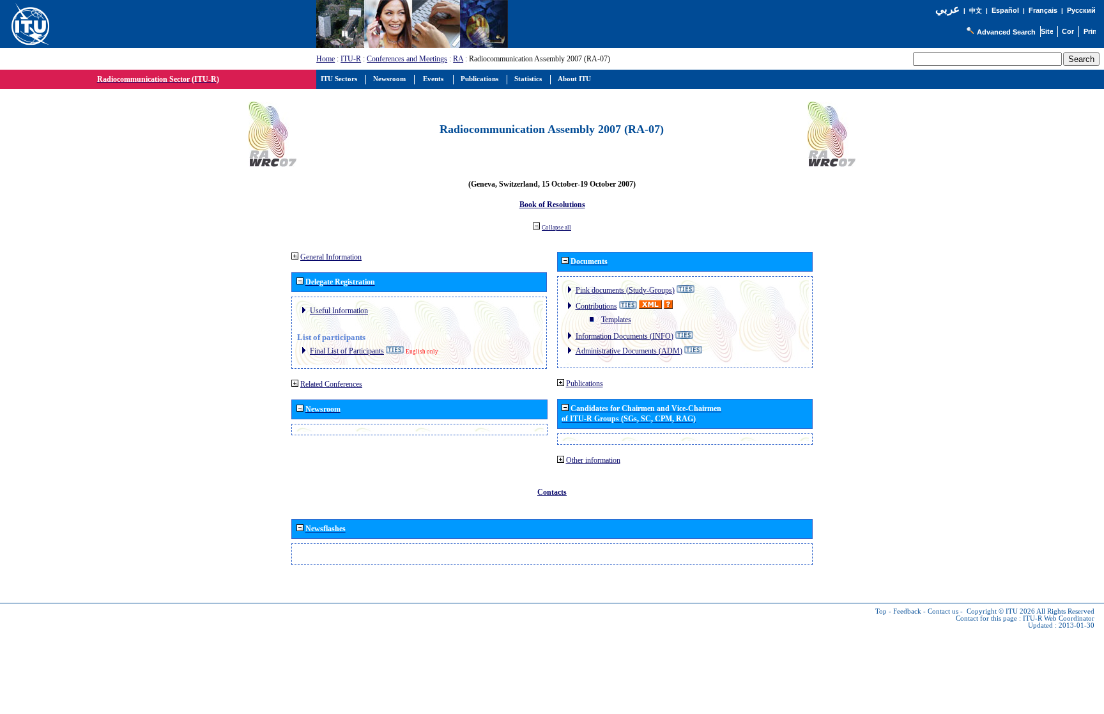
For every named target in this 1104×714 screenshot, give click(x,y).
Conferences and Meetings (407, 58)
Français (1043, 10)
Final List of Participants (347, 350)
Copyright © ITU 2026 (1001, 611)
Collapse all (556, 227)
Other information (593, 460)
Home (325, 58)
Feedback (907, 611)
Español (1005, 10)
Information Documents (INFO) (624, 336)
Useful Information (339, 310)
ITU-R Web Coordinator (1058, 618)
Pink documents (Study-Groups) (625, 290)
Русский (1081, 10)
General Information (331, 256)
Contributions (596, 306)
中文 (975, 10)
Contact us (943, 611)
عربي (947, 9)
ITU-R (351, 58)
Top (881, 611)
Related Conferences (331, 384)
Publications (584, 383)
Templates (616, 319)
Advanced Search (1006, 32)
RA (458, 58)
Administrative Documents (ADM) (629, 350)
